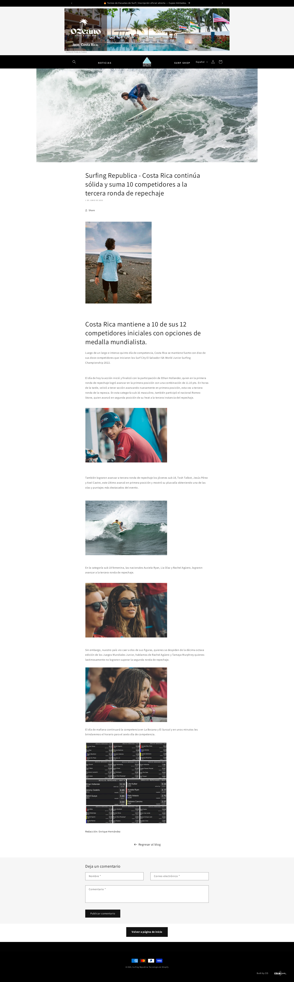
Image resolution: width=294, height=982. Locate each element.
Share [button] (92, 210)
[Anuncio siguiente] (222, 3)
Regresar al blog (149, 844)
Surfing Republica (140, 967)
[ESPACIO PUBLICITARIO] (147, 29)
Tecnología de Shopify (159, 967)
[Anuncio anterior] (71, 3)
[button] (74, 62)
